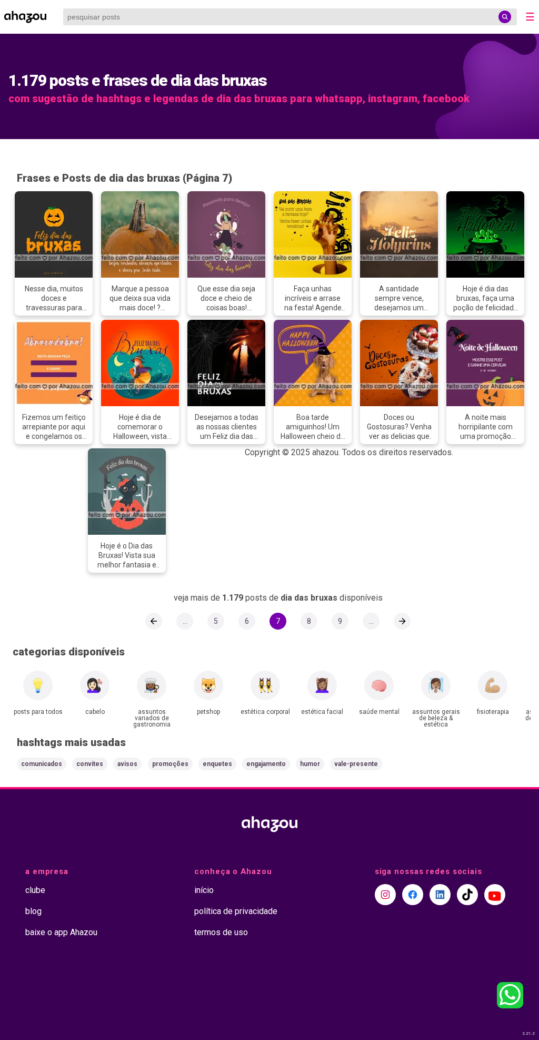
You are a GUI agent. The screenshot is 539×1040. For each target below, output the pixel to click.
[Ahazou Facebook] (412, 894)
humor (310, 764)
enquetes (217, 764)
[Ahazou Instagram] (385, 894)
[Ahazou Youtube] (494, 894)
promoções (170, 764)
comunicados (41, 764)
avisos (127, 764)
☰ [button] (530, 17)
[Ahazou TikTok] (467, 894)
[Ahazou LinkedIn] (440, 894)
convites (89, 764)
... (185, 621)
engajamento (266, 764)
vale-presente (356, 764)
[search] (504, 17)
